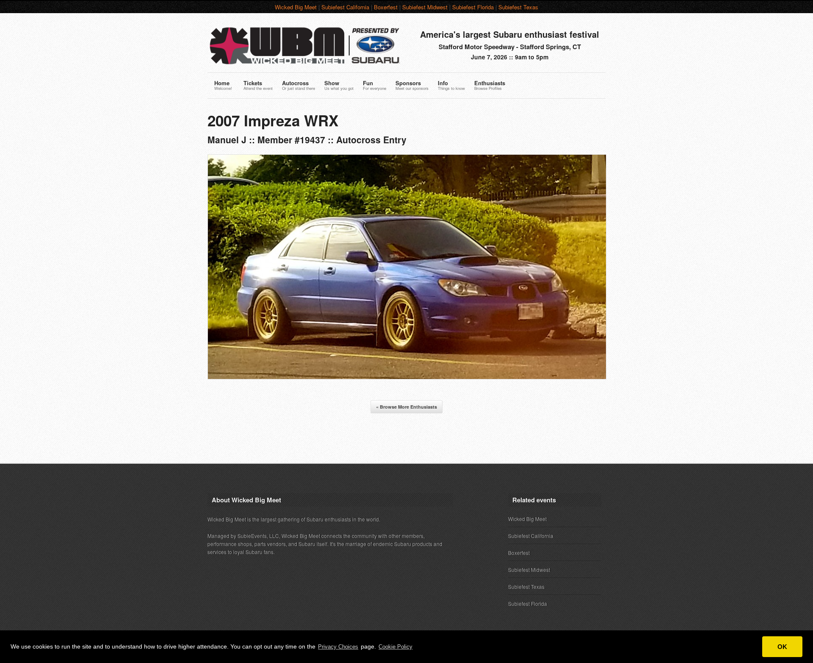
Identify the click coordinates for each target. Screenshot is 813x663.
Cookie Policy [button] (395, 647)
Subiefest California (345, 7)
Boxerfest (386, 7)
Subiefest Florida (473, 7)
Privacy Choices (338, 647)
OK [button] (782, 646)
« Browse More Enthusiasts (406, 407)
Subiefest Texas (518, 7)
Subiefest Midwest (425, 7)
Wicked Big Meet (296, 7)
